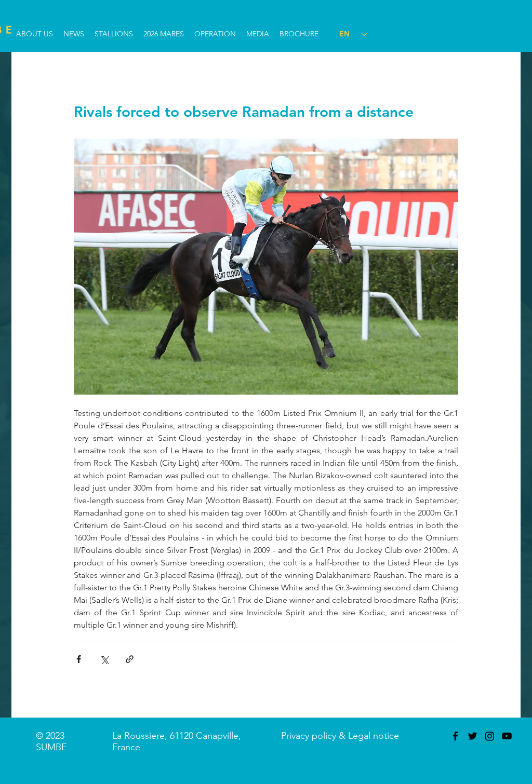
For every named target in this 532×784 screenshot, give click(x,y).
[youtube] (507, 736)
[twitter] (472, 736)
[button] (34, 34)
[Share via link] (130, 659)
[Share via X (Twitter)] (104, 659)
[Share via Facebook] (79, 659)
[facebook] (455, 736)
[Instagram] (490, 736)
